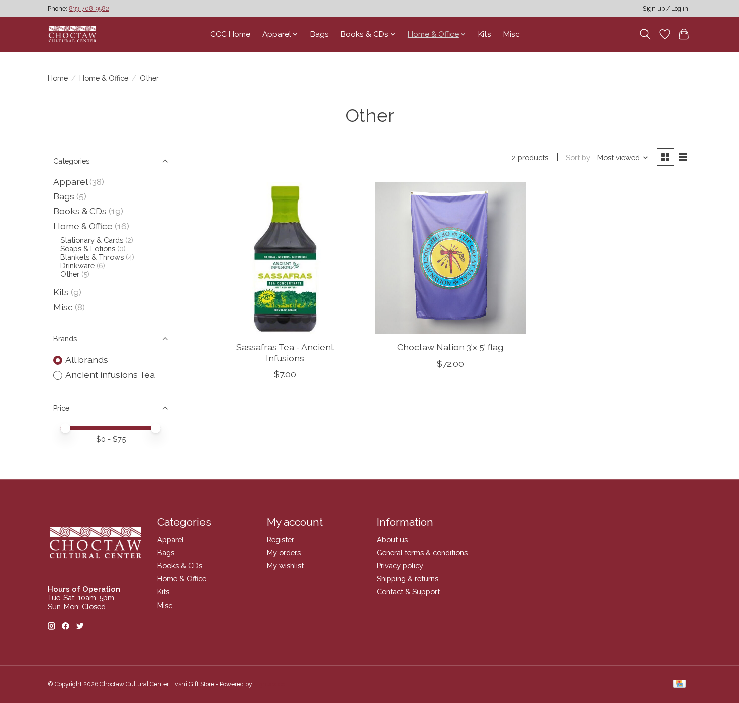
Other (69, 274)
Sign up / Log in (665, 8)
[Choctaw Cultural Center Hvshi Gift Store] (72, 34)
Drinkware (77, 265)
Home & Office (103, 78)
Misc (511, 34)
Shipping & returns (407, 578)
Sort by (578, 157)
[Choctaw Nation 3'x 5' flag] (450, 258)
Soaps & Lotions (87, 248)
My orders (284, 552)
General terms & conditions (422, 552)
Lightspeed (270, 684)
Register (280, 539)
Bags (319, 34)
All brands (86, 359)
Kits (484, 34)
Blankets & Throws (92, 257)
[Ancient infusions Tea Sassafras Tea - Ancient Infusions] (285, 258)
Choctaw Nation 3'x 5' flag (450, 347)
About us (392, 539)
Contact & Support (408, 591)
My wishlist (285, 565)
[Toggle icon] (645, 34)
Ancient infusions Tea (110, 374)
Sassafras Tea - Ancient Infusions (285, 352)
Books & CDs (80, 211)
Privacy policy (400, 565)
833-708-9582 (89, 8)
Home (58, 78)
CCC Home (230, 34)
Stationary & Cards (91, 240)
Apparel (70, 181)
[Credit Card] (679, 684)
